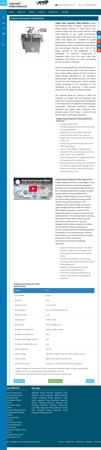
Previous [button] (20, 381)
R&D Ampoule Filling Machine (49, 407)
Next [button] (91, 381)
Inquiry (42, 12)
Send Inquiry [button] (56, 381)
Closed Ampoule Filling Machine (47, 398)
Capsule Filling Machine (16, 410)
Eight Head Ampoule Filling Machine (49, 399)
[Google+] (99, 41)
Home (11, 12)
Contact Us (53, 12)
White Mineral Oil (13, 437)
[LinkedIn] (99, 46)
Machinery (7, 444)
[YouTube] (99, 50)
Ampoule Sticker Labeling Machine (49, 401)
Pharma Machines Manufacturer (13, 426)
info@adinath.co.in (66, 5)
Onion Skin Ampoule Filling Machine (49, 408)
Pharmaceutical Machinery (12, 418)
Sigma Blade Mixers (14, 422)
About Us (21, 12)
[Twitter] (99, 37)
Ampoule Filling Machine (43, 393)
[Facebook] (99, 33)
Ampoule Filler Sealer (15, 434)
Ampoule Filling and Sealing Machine (14, 396)
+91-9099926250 (88, 5)
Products (79, 442)
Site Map (65, 12)
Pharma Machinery (14, 393)
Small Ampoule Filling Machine (54, 395)
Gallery (32, 12)
